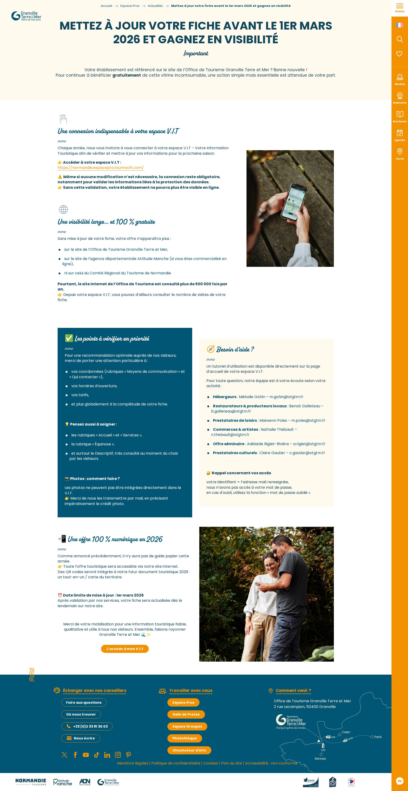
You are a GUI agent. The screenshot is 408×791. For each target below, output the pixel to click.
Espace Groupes (187, 726)
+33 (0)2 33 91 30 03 (90, 726)
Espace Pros (183, 702)
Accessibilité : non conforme (271, 763)
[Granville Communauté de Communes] (108, 781)
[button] (399, 39)
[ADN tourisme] (84, 781)
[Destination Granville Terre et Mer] (42, 20)
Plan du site (231, 763)
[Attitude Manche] (62, 781)
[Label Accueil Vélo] (332, 781)
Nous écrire (84, 738)
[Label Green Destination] (311, 781)
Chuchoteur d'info (189, 750)
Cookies (210, 763)
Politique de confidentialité (175, 763)
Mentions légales (132, 763)
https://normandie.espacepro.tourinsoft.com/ (101, 167)
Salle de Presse (186, 714)
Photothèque (185, 738)
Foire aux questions (84, 702)
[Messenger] (399, 781)
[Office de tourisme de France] (369, 781)
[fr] (400, 25)
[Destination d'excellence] (351, 781)
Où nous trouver (81, 714)
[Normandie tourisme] (31, 781)
